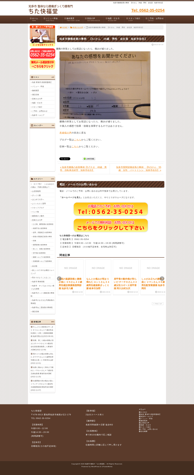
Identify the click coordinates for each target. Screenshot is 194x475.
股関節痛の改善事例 (40, 245)
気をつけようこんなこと (41, 278)
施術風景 (73, 19)
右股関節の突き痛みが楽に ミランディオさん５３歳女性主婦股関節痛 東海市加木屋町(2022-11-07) (42, 385)
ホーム (35, 19)
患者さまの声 (78, 27)
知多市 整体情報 (38, 282)
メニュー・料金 (38, 86)
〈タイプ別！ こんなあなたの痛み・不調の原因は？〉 (42, 185)
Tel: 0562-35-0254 (148, 10)
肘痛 (34, 240)
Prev (59, 278)
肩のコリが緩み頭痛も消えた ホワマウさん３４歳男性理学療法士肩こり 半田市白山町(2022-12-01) (42, 358)
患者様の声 (66, 133)
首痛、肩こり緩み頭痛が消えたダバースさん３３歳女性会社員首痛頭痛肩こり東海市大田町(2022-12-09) (42, 345)
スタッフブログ (38, 208)
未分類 (34, 266)
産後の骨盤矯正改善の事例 (42, 236)
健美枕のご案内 (38, 216)
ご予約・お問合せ (156, 19)
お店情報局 (36, 191)
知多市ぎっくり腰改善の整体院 (42, 294)
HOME (64, 27)
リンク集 (35, 212)
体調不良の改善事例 (40, 228)
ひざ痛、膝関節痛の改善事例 (43, 224)
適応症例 (35, 95)
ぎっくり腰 (36, 195)
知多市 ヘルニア (38, 115)
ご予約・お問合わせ (39, 111)
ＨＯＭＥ (144, 412)
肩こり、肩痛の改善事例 (41, 249)
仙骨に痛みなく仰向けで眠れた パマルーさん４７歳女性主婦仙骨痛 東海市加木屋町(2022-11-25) (42, 372)
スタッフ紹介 (134, 19)
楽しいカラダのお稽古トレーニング (42, 271)
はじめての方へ (38, 199)
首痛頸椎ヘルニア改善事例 (42, 261)
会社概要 (144, 431)
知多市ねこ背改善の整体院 (42, 307)
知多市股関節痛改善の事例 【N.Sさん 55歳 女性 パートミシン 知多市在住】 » (138, 168)
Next (162, 278)
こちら (77, 139)
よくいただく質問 (39, 204)
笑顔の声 (93, 19)
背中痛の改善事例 (39, 253)
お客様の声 (145, 423)
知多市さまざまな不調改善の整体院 (42, 301)
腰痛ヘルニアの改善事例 (41, 257)
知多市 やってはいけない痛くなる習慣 (42, 287)
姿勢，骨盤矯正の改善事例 (42, 232)
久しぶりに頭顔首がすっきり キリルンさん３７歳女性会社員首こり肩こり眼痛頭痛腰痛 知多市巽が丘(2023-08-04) (42, 331)
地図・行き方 (114, 19)
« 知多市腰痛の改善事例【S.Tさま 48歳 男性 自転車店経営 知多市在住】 (83, 168)
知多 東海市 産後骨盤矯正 (42, 82)
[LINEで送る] (89, 158)
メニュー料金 (52, 19)
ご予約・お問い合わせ (149, 429)
